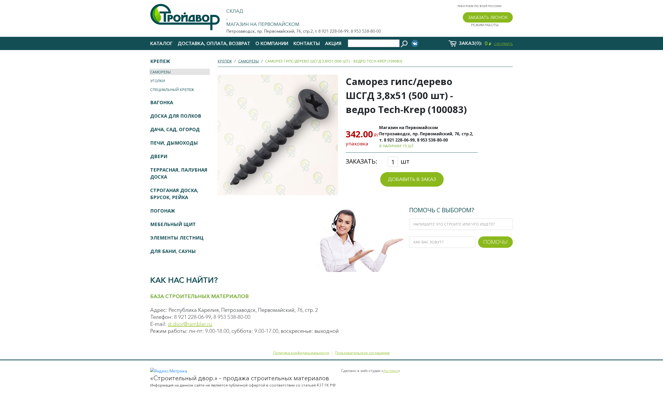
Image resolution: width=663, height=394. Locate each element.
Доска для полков (175, 116)
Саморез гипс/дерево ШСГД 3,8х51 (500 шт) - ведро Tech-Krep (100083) (333, 61)
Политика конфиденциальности (301, 352)
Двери (158, 156)
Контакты (306, 43)
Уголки (157, 80)
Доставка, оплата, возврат (214, 43)
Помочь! (495, 241)
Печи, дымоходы (174, 143)
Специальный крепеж (172, 89)
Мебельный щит (173, 224)
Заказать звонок (488, 17)
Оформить (503, 44)
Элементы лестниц (177, 238)
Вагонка (161, 102)
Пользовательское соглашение (362, 352)
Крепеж (160, 61)
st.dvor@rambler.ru (190, 324)
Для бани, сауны (173, 251)
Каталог (161, 43)
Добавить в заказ (412, 179)
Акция (333, 43)
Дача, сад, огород (175, 129)
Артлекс (390, 370)
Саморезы (160, 71)
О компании (271, 43)
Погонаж (162, 211)
